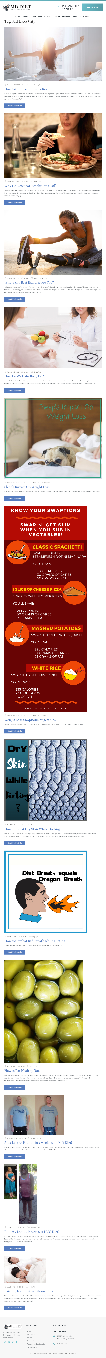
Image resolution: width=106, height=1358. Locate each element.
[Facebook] (16, 1342)
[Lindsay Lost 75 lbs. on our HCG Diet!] (53, 1194)
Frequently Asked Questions (36, 1344)
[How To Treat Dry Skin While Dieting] (53, 780)
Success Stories (36, 1138)
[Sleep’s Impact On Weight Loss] (53, 438)
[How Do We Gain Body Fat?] (53, 337)
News (29, 1331)
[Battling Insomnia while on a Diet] (53, 1269)
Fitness (36, 278)
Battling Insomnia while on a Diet (29, 1291)
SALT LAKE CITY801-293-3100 (70, 7)
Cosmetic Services (62, 16)
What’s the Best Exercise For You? (29, 282)
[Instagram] (5, 1342)
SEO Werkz (72, 1353)
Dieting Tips (38, 85)
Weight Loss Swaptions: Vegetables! (30, 720)
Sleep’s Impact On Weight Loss (27, 487)
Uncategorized (46, 483)
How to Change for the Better (25, 89)
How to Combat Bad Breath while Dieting (34, 941)
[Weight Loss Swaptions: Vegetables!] (53, 609)
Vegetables (44, 715)
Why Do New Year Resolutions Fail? (30, 186)
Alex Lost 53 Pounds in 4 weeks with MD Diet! (38, 1142)
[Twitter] (12, 1342)
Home (17, 16)
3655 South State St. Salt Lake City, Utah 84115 (66, 1337)
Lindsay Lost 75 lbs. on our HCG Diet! (31, 1232)
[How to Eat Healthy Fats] (53, 1011)
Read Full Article (14, 106)
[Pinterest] (9, 1342)
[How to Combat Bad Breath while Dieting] (53, 892)
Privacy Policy (32, 1347)
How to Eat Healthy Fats (22, 1071)
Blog (75, 16)
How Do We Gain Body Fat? (24, 376)
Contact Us (85, 16)
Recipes (30, 1337)
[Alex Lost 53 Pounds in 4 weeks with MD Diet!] (53, 1115)
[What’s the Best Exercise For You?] (53, 242)
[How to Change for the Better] (53, 54)
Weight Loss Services (41, 16)
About (25, 16)
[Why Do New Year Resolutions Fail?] (53, 145)
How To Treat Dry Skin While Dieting (32, 829)
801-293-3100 (62, 1343)
